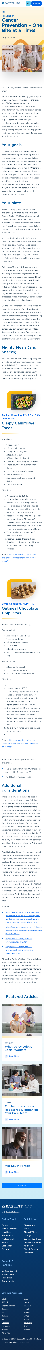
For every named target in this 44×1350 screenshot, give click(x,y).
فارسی (26, 1302)
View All (22, 1186)
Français (27, 1305)
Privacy (5, 1249)
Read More (14, 1056)
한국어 (26, 1319)
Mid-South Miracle (18, 1166)
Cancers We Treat (32, 1239)
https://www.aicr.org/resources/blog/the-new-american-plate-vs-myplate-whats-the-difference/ (25, 930)
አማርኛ (4, 1299)
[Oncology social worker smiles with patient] (22, 1020)
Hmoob (27, 1312)
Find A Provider (9, 1229)
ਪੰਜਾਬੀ (26, 1326)
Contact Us (7, 1225)
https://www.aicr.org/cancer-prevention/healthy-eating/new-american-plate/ (20, 950)
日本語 (26, 1316)
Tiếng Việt (6, 1333)
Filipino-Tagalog (8, 1305)
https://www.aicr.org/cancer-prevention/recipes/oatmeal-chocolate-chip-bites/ (20, 743)
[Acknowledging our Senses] (22, 1143)
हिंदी (3, 1312)
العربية (26, 1299)
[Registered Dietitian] (22, 1080)
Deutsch (5, 1309)
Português (6, 1326)
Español (27, 1329)
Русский (5, 1329)
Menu (35, 3)
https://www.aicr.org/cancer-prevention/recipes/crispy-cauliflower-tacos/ (19, 557)
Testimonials (8, 1281)
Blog (4, 12)
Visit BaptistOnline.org (11, 1212)
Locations (6, 1232)
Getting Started (9, 1271)
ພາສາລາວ (5, 1323)
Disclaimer (7, 1246)
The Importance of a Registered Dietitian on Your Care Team (21, 1110)
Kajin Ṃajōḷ (28, 1323)
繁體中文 (5, 1302)
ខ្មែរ (3, 1319)
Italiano (5, 1316)
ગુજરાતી (26, 1309)
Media (5, 1242)
